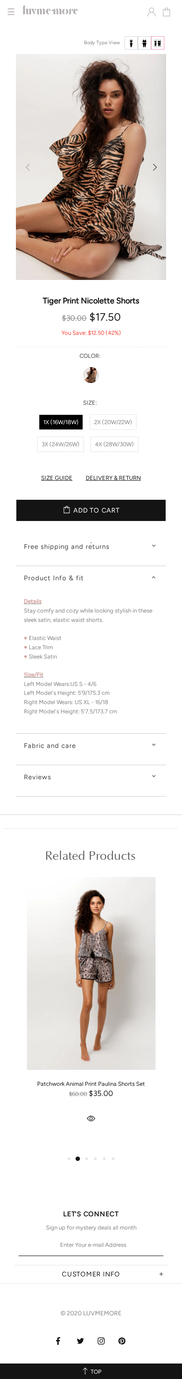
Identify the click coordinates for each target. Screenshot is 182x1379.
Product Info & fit (54, 578)
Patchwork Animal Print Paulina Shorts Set (91, 1083)
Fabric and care (50, 746)
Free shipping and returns (67, 547)
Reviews (37, 777)
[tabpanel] (91, 1013)
